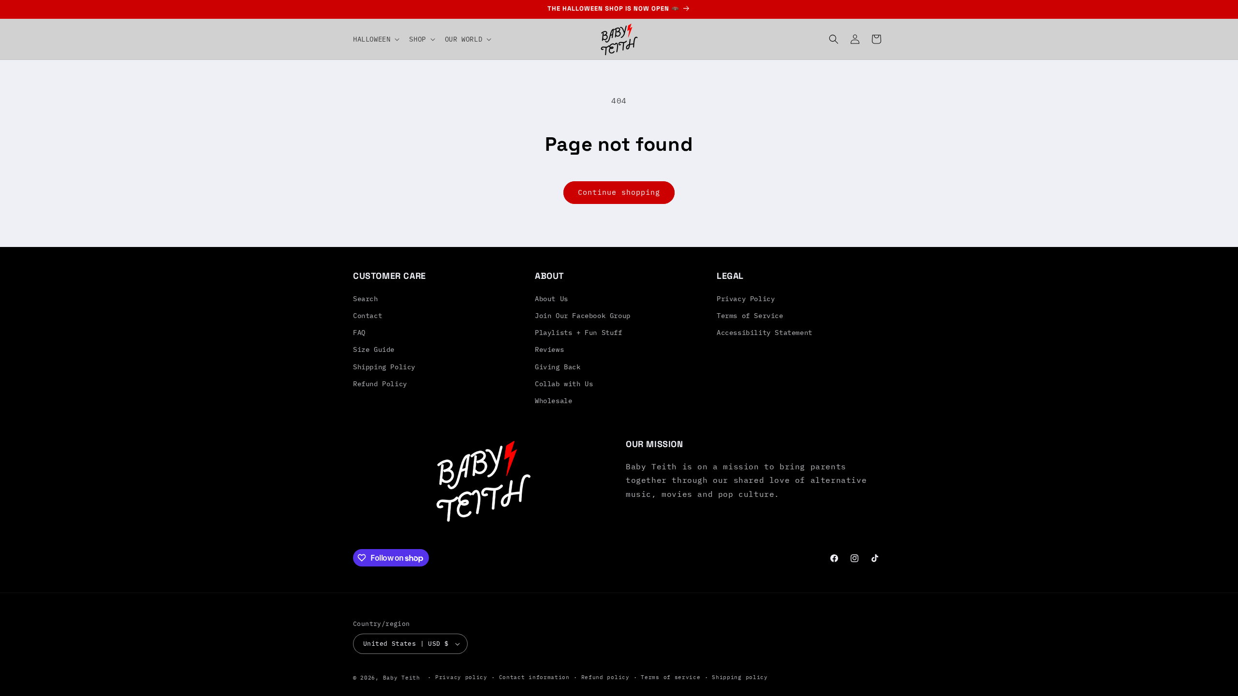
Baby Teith (401, 677)
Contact (367, 315)
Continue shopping (619, 192)
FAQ (359, 332)
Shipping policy (740, 677)
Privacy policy (461, 677)
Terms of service (670, 677)
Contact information (534, 677)
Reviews (549, 349)
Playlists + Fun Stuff (578, 332)
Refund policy (605, 677)
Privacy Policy (746, 298)
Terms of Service (750, 315)
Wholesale (553, 400)
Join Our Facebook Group (583, 315)
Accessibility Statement (764, 332)
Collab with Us (564, 383)
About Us (551, 298)
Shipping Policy (384, 366)
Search (365, 298)
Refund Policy (380, 383)
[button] (375, 39)
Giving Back (558, 366)
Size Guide (374, 349)
